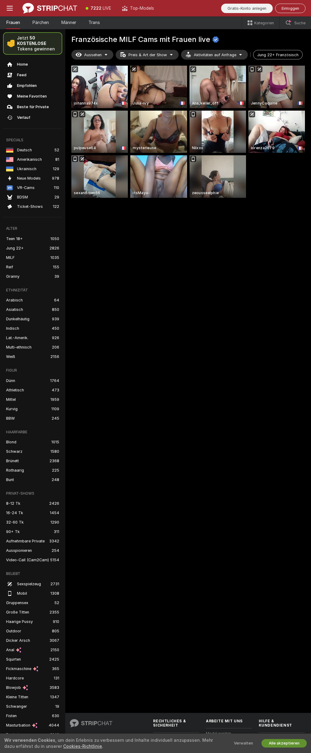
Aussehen (93, 55)
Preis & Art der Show (147, 55)
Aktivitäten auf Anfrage (215, 55)
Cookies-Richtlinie (82, 746)
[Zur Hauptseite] (49, 8)
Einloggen (290, 8)
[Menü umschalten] (9, 8)
